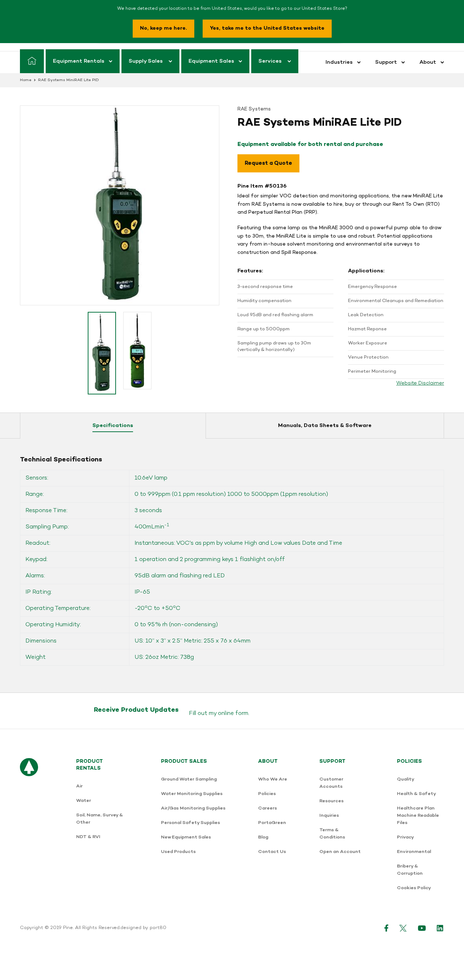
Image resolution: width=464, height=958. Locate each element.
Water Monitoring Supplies (192, 794)
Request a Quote (268, 163)
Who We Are (272, 779)
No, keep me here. (163, 28)
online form (233, 714)
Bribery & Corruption (410, 870)
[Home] (32, 61)
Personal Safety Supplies (190, 823)
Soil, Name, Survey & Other (99, 818)
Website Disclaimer (420, 383)
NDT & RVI (88, 837)
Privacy (405, 837)
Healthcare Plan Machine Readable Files (418, 815)
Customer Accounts (331, 783)
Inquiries (329, 815)
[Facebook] (386, 928)
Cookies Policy (414, 888)
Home (26, 80)
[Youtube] (422, 928)
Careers (267, 808)
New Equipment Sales (186, 837)
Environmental (414, 852)
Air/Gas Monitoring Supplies (193, 808)
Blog (263, 837)
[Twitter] (403, 928)
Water (83, 801)
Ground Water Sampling (189, 779)
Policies (267, 794)
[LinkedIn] (440, 928)
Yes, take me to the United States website (267, 28)
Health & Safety (416, 794)
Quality (405, 779)
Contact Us (272, 852)
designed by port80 (143, 928)
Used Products (178, 852)
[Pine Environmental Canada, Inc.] (29, 828)
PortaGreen (272, 823)
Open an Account (340, 852)
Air (79, 786)
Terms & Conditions (332, 833)
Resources (331, 801)
